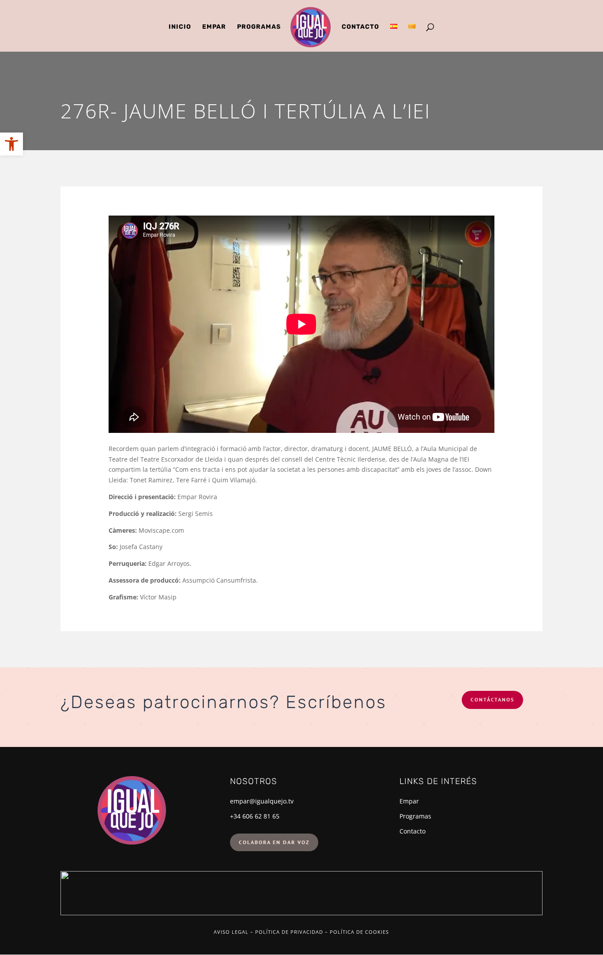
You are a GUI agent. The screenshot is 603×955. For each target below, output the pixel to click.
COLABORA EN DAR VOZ (274, 842)
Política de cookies (359, 931)
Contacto (360, 27)
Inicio (180, 27)
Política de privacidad (289, 931)
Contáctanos (492, 699)
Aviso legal (231, 931)
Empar (214, 27)
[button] (11, 144)
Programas (259, 27)
